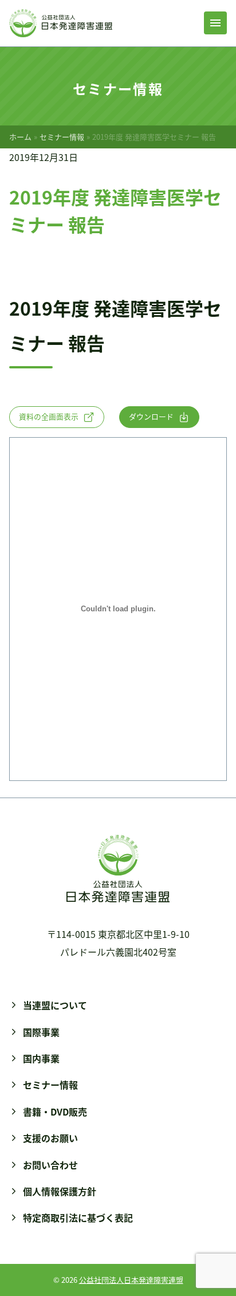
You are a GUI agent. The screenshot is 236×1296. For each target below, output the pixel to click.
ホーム (20, 136)
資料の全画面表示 (48, 416)
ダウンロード (151, 416)
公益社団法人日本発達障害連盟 (131, 1279)
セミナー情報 (62, 136)
